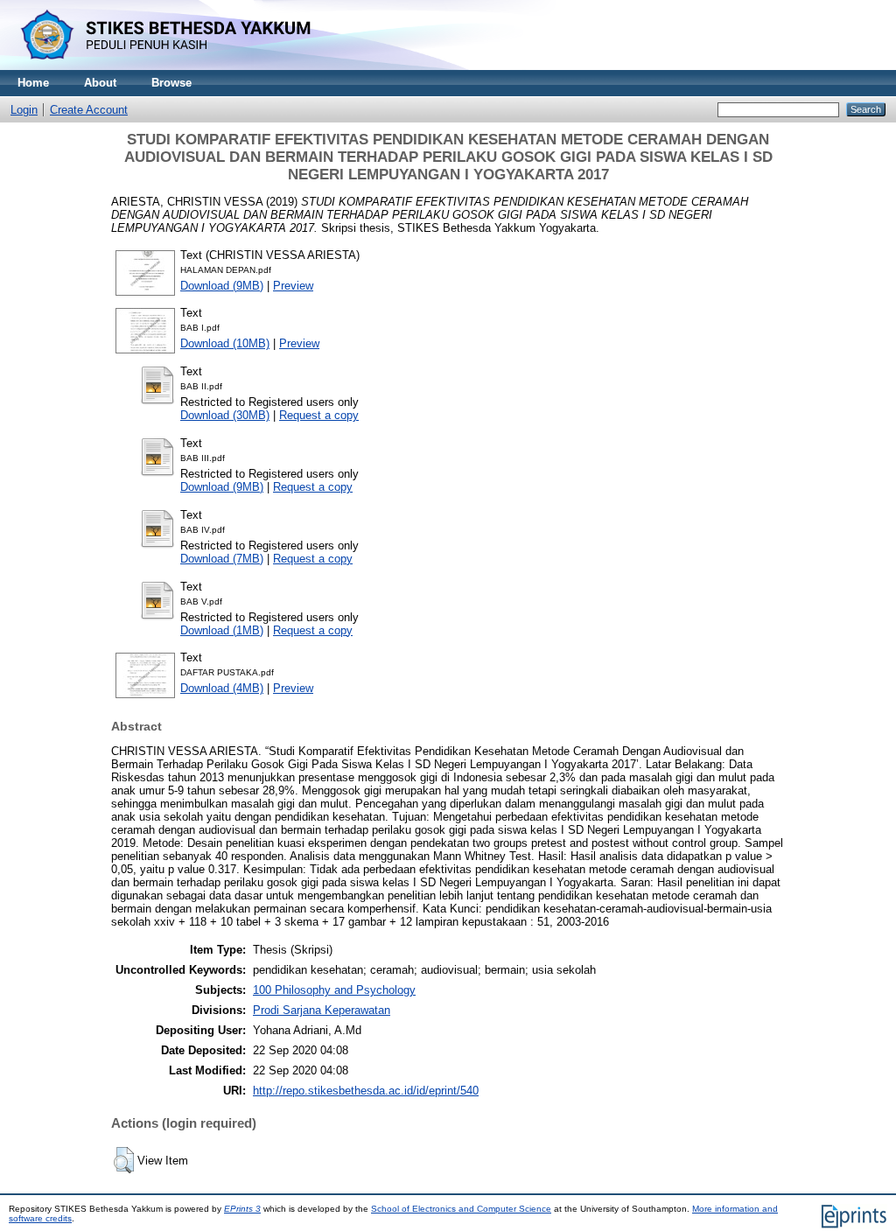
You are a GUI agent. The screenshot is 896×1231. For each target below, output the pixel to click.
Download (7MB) (221, 558)
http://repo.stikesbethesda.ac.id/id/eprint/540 (366, 1090)
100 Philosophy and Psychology (334, 990)
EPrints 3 (242, 1209)
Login (24, 109)
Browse (171, 82)
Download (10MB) (225, 343)
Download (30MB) (225, 415)
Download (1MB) (221, 630)
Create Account (89, 109)
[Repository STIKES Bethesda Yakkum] (162, 66)
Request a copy (319, 415)
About (100, 82)
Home (33, 82)
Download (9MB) (221, 285)
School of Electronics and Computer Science (461, 1209)
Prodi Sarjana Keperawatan (321, 1010)
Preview (293, 285)
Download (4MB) (221, 688)
